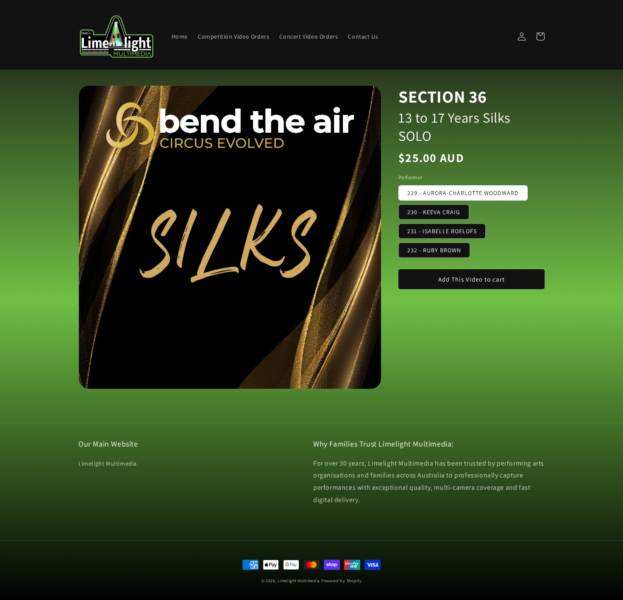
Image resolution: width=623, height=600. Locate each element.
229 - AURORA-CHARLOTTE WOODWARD (463, 193)
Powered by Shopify (341, 580)
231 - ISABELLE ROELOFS (442, 231)
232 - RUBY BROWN (434, 250)
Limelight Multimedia (107, 463)
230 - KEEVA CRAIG (433, 212)
